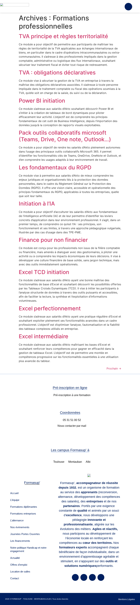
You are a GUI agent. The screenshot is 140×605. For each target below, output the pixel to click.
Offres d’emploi (18, 564)
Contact (14, 578)
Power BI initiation (42, 100)
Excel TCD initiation (44, 272)
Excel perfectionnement (50, 308)
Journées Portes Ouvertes (25, 534)
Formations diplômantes (23, 506)
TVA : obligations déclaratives (57, 72)
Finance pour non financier (53, 240)
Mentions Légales (126, 599)
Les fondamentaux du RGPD (55, 167)
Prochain (114, 368)
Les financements (20, 540)
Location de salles (20, 571)
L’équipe (14, 499)
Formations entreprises (23, 513)
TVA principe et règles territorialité (63, 36)
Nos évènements (19, 527)
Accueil (14, 493)
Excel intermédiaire (43, 336)
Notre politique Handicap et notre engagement (28, 549)
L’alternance (17, 520)
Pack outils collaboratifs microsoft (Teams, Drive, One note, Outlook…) (65, 135)
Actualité (15, 557)
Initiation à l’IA (37, 203)
